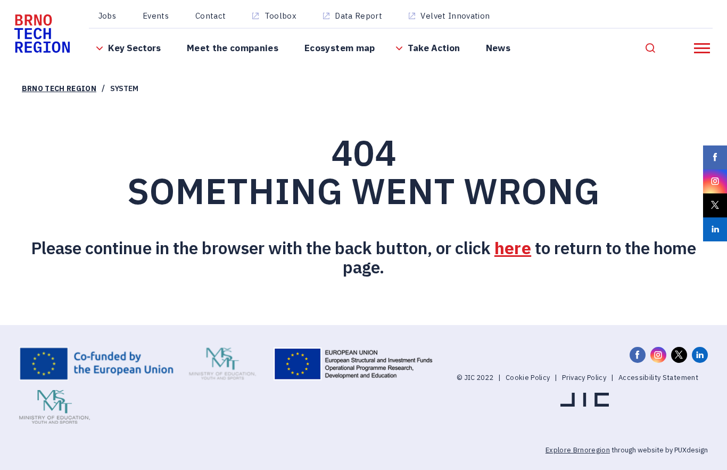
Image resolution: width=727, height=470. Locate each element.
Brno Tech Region (59, 88)
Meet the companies (232, 48)
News (498, 48)
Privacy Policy (584, 377)
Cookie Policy (528, 377)
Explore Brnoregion (578, 450)
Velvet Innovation (455, 16)
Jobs (107, 16)
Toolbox (280, 16)
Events (156, 16)
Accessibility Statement (658, 377)
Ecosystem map (339, 48)
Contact (210, 16)
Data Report (358, 16)
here (512, 248)
